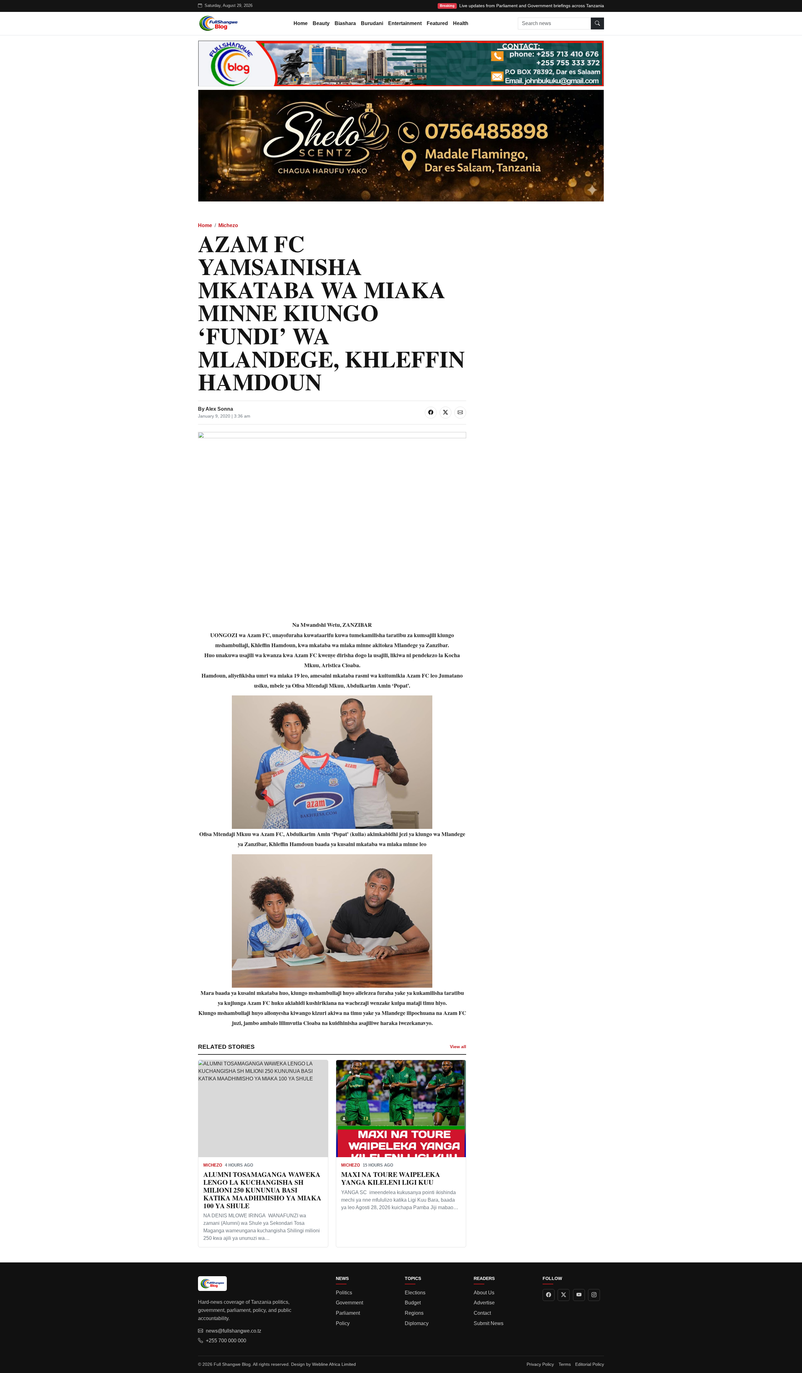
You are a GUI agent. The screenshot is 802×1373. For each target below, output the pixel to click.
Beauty (321, 23)
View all (458, 1046)
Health (460, 23)
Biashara (345, 23)
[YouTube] (579, 1295)
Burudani (372, 23)
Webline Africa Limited (334, 1364)
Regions (414, 1313)
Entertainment (405, 23)
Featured (437, 23)
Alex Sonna (219, 409)
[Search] (597, 23)
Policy (343, 1323)
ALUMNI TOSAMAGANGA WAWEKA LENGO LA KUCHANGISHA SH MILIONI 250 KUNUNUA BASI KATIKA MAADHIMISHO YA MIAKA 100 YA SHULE (262, 1189)
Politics (344, 1292)
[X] (564, 1295)
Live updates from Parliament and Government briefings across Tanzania (531, 5)
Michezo (228, 225)
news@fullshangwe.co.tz (233, 1331)
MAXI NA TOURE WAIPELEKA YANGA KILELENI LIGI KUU (390, 1178)
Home (301, 23)
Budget (413, 1302)
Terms (565, 1364)
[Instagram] (594, 1295)
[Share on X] (445, 413)
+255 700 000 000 (226, 1340)
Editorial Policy (589, 1364)
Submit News (488, 1323)
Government (349, 1302)
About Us (484, 1292)
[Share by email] (460, 413)
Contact (482, 1313)
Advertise (484, 1302)
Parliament (348, 1313)
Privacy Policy (540, 1364)
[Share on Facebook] (431, 413)
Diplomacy (417, 1323)
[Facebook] (549, 1295)
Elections (415, 1292)
